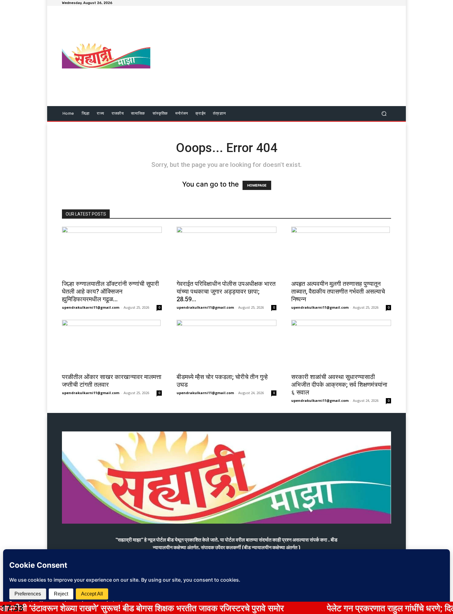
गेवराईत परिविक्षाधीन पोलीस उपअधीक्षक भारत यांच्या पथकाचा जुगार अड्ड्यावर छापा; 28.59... (226, 291)
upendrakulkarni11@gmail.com (90, 307)
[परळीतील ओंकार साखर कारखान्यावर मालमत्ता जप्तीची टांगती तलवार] (112, 344)
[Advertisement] (278, 57)
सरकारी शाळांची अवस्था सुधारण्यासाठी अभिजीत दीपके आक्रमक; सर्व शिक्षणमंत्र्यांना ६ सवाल (339, 384)
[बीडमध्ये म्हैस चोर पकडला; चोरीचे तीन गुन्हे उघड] (226, 344)
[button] (384, 113)
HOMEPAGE (257, 185)
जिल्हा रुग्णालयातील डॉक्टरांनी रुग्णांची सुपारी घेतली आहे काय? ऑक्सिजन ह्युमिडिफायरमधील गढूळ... (110, 291)
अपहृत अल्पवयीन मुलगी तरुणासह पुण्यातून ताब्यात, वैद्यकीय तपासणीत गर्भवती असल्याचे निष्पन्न (338, 291)
